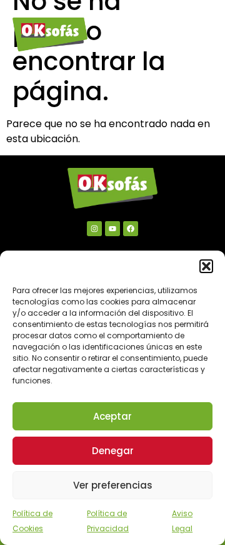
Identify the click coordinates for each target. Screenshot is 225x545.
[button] (206, 266)
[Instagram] (94, 228)
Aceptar (112, 416)
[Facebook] (130, 228)
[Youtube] (112, 228)
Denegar (113, 450)
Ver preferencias (112, 485)
